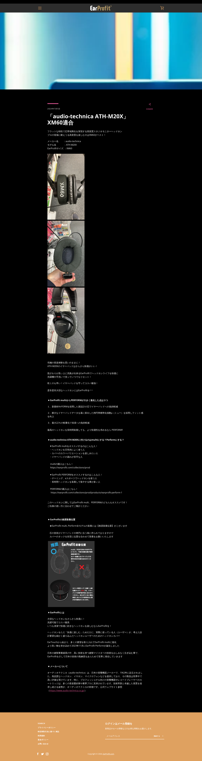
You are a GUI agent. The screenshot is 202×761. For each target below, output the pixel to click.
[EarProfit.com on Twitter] (42, 753)
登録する (157, 736)
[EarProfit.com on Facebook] (37, 753)
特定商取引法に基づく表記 (48, 731)
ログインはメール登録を (118, 723)
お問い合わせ (43, 744)
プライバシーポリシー (47, 727)
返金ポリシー (43, 739)
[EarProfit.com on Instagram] (47, 753)
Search (41, 723)
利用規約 (41, 735)
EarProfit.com (108, 754)
